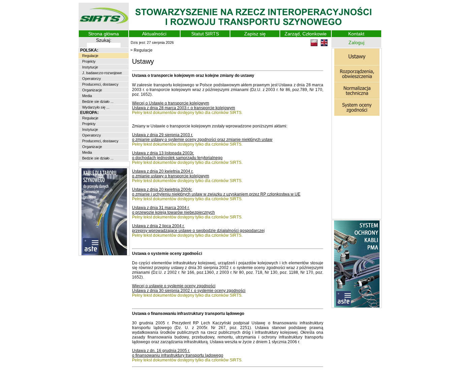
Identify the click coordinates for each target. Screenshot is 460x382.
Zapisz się (255, 33)
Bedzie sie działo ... (97, 101)
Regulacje (89, 56)
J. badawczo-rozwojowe (101, 73)
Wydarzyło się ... (95, 107)
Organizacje (91, 90)
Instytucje (89, 67)
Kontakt (356, 33)
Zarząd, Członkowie (306, 33)
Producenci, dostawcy (100, 84)
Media (86, 96)
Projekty (88, 61)
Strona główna (103, 33)
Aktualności (154, 33)
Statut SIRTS (205, 33)
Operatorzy (91, 79)
